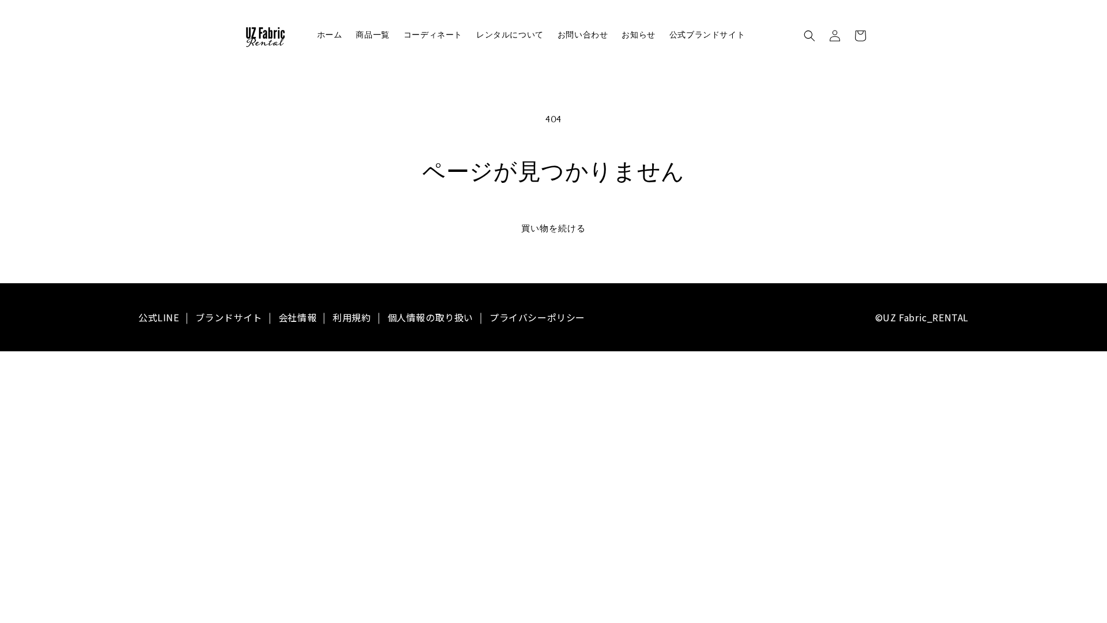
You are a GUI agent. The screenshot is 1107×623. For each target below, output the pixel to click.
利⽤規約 (352, 317)
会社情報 (297, 317)
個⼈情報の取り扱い (430, 317)
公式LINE (158, 317)
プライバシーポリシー (537, 317)
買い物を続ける (553, 229)
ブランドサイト (228, 317)
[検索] (809, 35)
